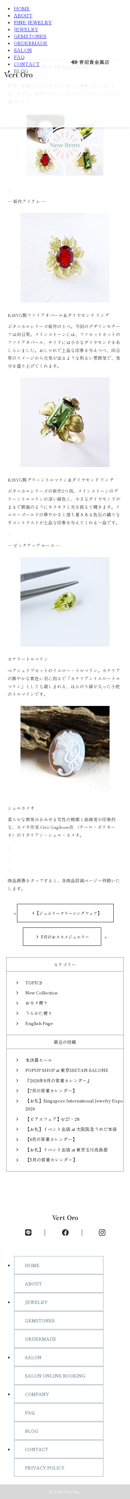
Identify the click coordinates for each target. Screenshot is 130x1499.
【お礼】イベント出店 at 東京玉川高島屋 (66, 1149)
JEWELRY (26, 29)
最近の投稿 (65, 1042)
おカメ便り (36, 1002)
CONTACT (27, 63)
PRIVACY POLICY (44, 1467)
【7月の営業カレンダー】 (51, 1090)
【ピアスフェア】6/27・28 (52, 1119)
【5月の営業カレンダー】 (51, 1159)
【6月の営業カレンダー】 (51, 1139)
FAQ (19, 56)
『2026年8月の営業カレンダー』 (58, 1080)
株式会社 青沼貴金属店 (92, 62)
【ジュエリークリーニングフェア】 (68, 913)
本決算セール (38, 1060)
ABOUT (23, 15)
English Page (39, 1023)
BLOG (31, 1430)
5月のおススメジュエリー (65, 937)
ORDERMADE (30, 43)
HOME (22, 8)
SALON (23, 50)
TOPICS (33, 982)
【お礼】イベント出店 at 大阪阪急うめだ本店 (71, 1129)
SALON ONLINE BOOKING (55, 1375)
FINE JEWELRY (33, 22)
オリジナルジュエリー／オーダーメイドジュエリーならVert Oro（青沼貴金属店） (18, 77)
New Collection (41, 992)
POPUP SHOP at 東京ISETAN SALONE (67, 1070)
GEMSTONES (30, 36)
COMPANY (37, 1394)
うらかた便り (38, 1013)
